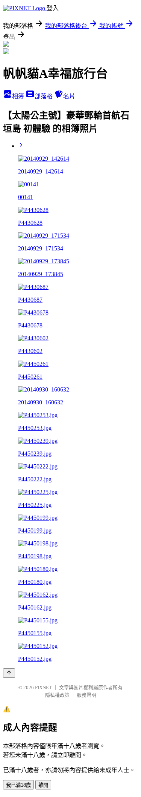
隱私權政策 (57, 695)
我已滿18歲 (18, 785)
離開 (43, 785)
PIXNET (43, 687)
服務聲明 (86, 695)
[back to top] (9, 673)
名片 (69, 96)
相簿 (19, 96)
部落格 (44, 96)
